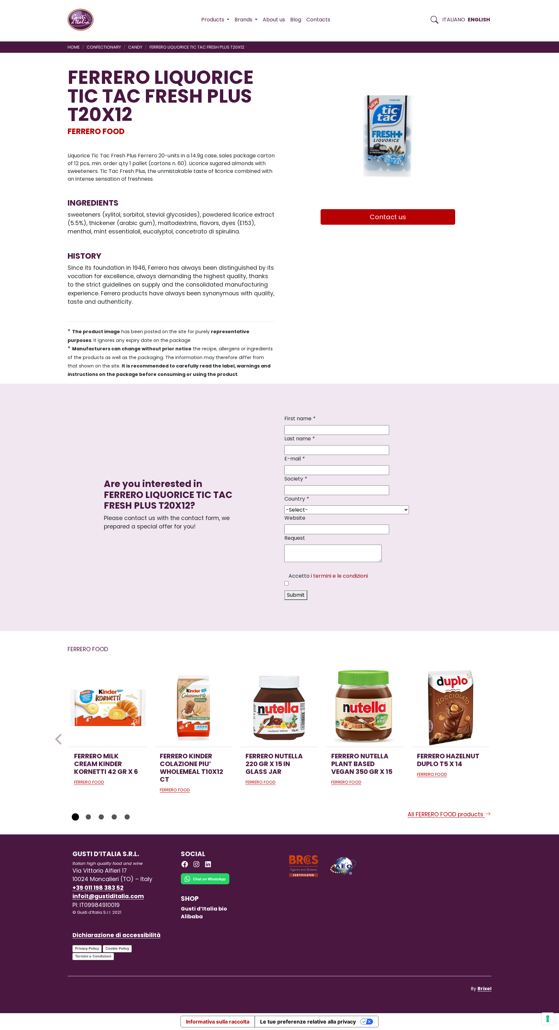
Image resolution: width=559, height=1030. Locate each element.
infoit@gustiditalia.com (108, 896)
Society (295, 478)
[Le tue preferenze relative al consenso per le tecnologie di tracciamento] (548, 1019)
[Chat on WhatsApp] (205, 883)
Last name (299, 438)
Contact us (388, 216)
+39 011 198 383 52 (98, 888)
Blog (295, 19)
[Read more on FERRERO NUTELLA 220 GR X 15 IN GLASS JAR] (279, 708)
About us (274, 19)
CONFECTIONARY (104, 47)
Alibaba (192, 916)
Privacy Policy (87, 948)
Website (294, 518)
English (479, 19)
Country (296, 499)
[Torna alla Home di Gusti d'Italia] (83, 19)
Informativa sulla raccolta (217, 1021)
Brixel (484, 988)
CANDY (135, 47)
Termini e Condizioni (93, 956)
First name (299, 418)
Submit (296, 595)
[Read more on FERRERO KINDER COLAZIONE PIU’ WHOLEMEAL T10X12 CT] (193, 708)
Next (499, 739)
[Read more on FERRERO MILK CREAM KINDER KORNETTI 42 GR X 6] (108, 708)
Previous (60, 739)
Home (74, 47)
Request (294, 538)
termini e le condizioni (340, 576)
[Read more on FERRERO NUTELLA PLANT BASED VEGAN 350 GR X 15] (365, 708)
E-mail (294, 458)
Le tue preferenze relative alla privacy (308, 1021)
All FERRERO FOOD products (446, 814)
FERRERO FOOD (96, 131)
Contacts (318, 19)
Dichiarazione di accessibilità (116, 935)
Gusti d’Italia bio (204, 908)
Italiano (453, 19)
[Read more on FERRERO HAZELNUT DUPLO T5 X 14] (450, 708)
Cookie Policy (117, 948)
